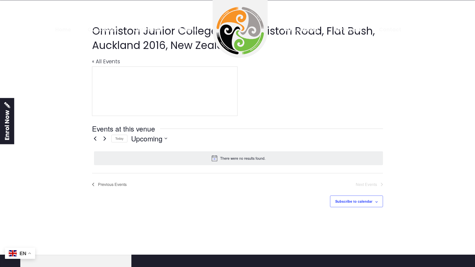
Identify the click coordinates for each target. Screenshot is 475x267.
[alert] (238, 158)
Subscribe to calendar (353, 201)
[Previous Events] (95, 138)
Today (119, 138)
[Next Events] (105, 138)
